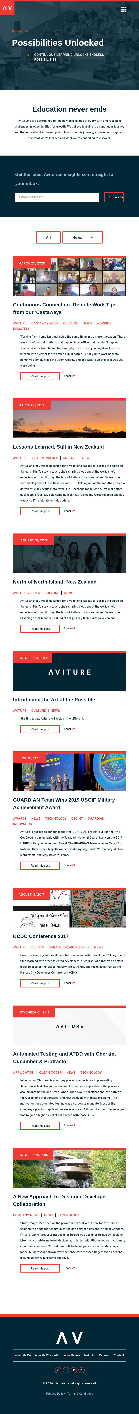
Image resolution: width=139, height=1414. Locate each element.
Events (38, 947)
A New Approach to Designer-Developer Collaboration (60, 1200)
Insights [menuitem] (89, 1355)
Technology (56, 818)
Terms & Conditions (80, 1393)
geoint (77, 818)
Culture (71, 323)
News (88, 323)
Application (24, 1072)
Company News (26, 1215)
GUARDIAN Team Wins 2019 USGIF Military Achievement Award (64, 803)
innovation (22, 824)
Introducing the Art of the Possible (54, 699)
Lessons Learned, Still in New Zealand (58, 447)
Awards (20, 818)
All (48, 237)
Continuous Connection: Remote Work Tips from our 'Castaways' (65, 308)
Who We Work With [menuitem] (47, 1355)
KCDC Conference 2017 (41, 936)
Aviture (20, 323)
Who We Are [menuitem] (72, 1355)
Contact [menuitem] (119, 1355)
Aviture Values (45, 458)
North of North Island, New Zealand (55, 582)
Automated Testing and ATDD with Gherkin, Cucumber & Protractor (64, 1057)
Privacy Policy (55, 1393)
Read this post (40, 376)
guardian (96, 818)
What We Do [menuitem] (23, 1355)
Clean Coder (51, 1072)
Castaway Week (45, 323)
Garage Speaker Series (69, 947)
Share (68, 376)
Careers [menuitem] (104, 1355)
